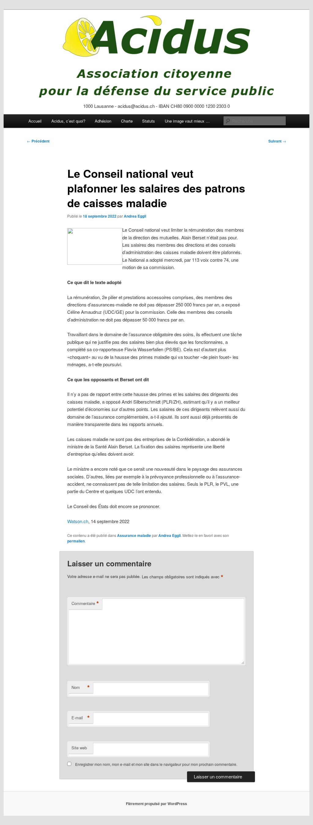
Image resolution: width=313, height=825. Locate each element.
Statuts (148, 121)
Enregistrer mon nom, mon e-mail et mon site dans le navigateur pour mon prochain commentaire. (156, 764)
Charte (127, 121)
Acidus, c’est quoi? (68, 121)
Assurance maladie (134, 535)
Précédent (38, 141)
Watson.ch (77, 521)
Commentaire (85, 603)
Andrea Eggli (135, 216)
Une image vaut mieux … (187, 121)
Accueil (35, 121)
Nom (81, 687)
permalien (76, 541)
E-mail (81, 718)
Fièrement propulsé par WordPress (156, 803)
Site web (79, 748)
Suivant (277, 141)
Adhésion (103, 121)
